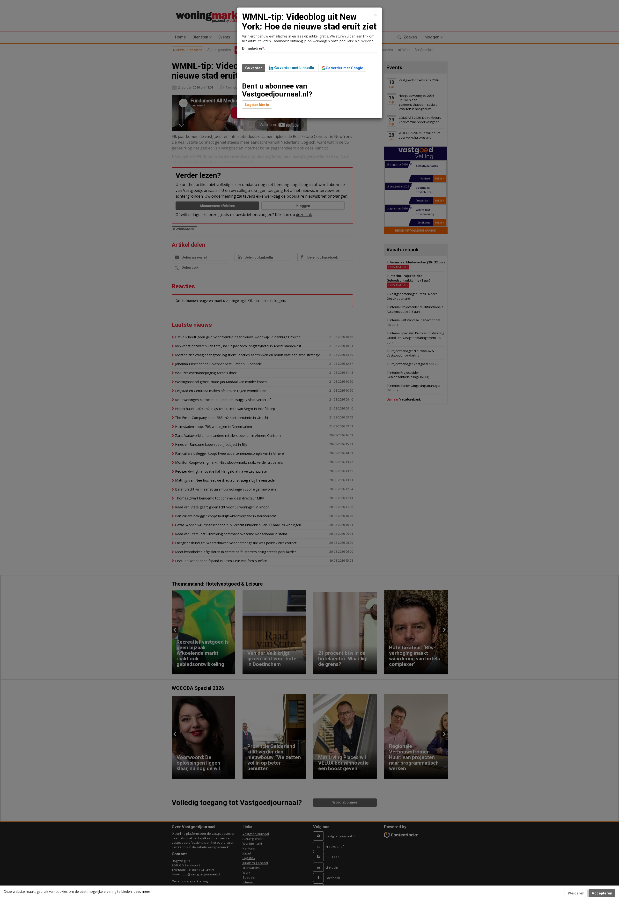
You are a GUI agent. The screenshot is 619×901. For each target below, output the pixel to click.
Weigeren (576, 893)
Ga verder (253, 68)
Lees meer (141, 891)
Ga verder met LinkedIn (293, 68)
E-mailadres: (253, 48)
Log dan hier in (257, 105)
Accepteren (602, 893)
